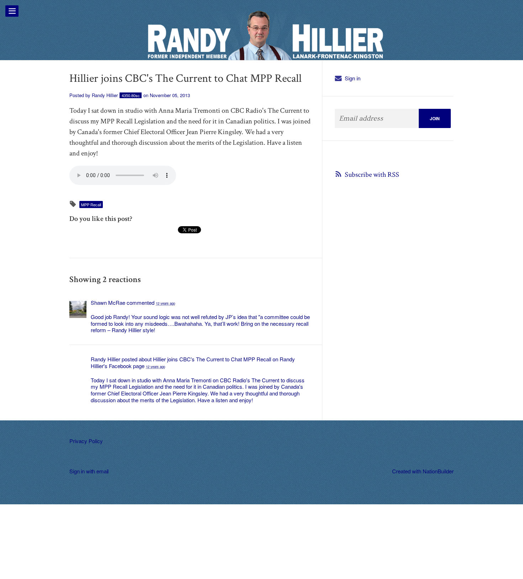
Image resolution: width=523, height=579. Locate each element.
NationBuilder (438, 471)
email (102, 471)
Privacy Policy (86, 441)
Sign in (352, 78)
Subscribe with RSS (372, 174)
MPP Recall (91, 204)
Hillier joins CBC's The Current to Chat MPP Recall (212, 359)
